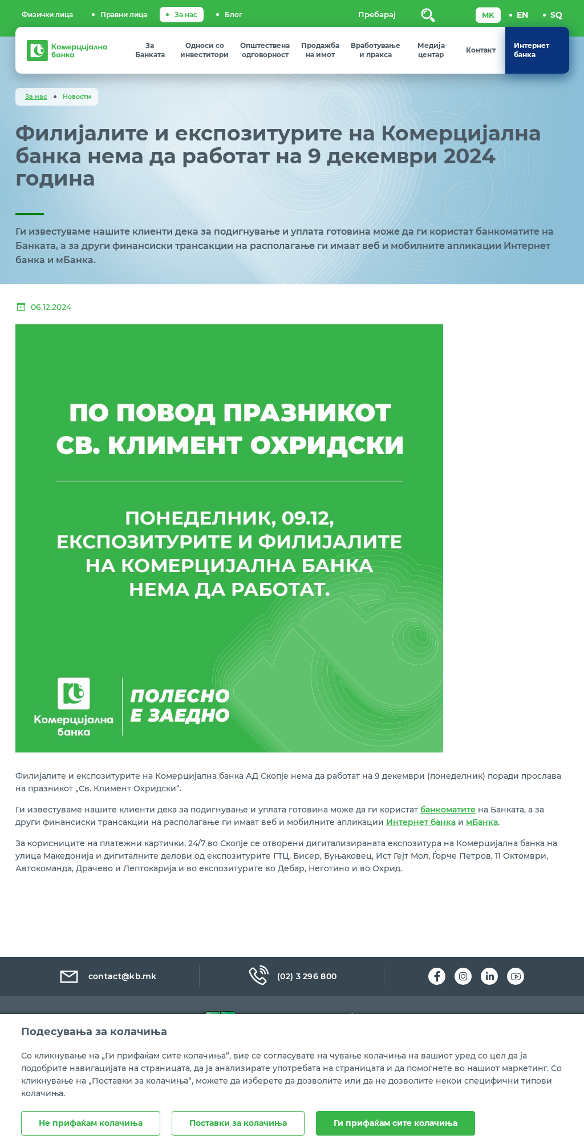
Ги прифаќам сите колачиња (395, 1123)
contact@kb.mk (122, 976)
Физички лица (47, 14)
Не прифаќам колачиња (91, 1123)
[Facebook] (436, 976)
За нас (186, 14)
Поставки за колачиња (238, 1123)
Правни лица (123, 14)
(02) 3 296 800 (306, 976)
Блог (233, 14)
